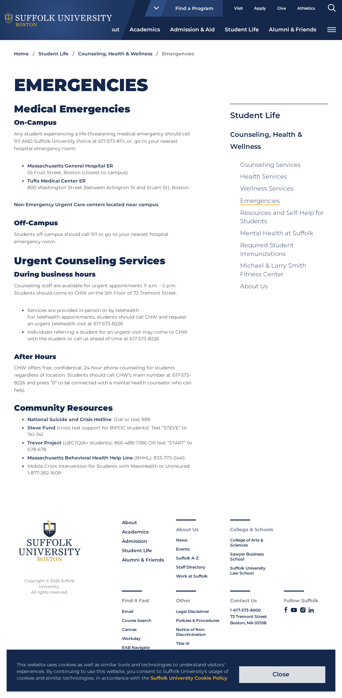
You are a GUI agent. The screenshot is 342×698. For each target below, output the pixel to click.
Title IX (182, 643)
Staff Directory (190, 567)
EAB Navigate (136, 647)
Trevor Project (44, 443)
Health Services (263, 176)
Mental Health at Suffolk (276, 233)
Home (21, 54)
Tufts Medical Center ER (56, 181)
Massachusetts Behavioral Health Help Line (80, 458)
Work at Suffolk (192, 576)
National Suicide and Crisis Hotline (69, 419)
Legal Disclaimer (192, 611)
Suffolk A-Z (187, 558)
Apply (260, 8)
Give (281, 8)
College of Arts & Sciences (246, 543)
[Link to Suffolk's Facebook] (286, 610)
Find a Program (194, 8)
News (181, 540)
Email (127, 611)
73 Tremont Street (248, 616)
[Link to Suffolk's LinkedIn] (311, 610)
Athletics (306, 8)
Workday (131, 638)
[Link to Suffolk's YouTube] (294, 610)
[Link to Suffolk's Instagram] (302, 610)
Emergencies (260, 201)
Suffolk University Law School (248, 571)
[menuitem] (145, 29)
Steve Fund (41, 428)
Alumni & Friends (292, 29)
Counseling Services (270, 164)
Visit (238, 8)
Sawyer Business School (247, 557)
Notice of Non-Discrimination (191, 632)
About (129, 522)
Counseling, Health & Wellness (115, 54)
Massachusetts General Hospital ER (70, 166)
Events (183, 549)
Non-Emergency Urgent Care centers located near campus (86, 205)
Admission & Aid (192, 29)
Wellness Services (267, 188)
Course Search (136, 620)
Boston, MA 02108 (248, 622)
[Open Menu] (331, 29)
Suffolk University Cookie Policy (189, 678)
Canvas (129, 629)
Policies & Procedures (197, 620)
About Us (254, 286)
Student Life (242, 29)
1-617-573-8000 (245, 610)
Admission (134, 541)
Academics (145, 29)
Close (281, 674)
